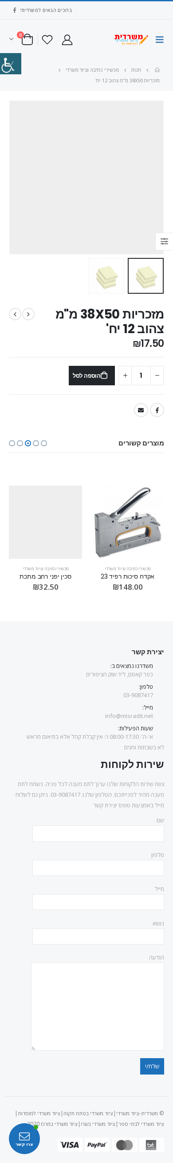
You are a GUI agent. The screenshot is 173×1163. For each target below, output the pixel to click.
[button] (44, 443)
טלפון (157, 855)
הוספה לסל (87, 376)
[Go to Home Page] (156, 70)
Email (141, 410)
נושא (158, 923)
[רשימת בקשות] (47, 40)
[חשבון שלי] (67, 40)
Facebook (157, 410)
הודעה (156, 957)
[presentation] (162, 177)
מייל (159, 889)
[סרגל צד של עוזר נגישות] (10, 63)
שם (160, 820)
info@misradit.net (129, 716)
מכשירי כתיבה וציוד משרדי (128, 569)
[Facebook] (14, 10)
